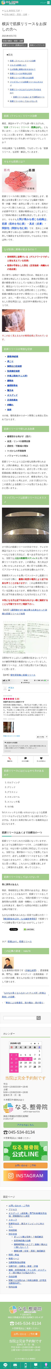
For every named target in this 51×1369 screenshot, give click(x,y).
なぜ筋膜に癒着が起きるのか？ (23, 69)
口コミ (36, 1367)
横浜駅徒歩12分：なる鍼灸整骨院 (20, 919)
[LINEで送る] (29, 929)
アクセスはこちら (25, 1125)
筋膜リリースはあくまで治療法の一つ (28, 97)
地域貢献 (13, 1230)
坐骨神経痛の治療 (22, 1240)
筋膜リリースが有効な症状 (21, 73)
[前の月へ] (30, 1043)
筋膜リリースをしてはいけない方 (23, 101)
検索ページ (14, 1258)
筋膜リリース (25, 941)
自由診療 (13, 1276)
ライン (5, 1367)
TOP (12, 11)
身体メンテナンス (37, 45)
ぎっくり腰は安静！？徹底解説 (28, 1237)
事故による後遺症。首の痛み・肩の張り (24, 1003)
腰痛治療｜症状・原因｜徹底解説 (29, 1251)
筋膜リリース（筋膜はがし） (15, 45)
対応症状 (13, 1234)
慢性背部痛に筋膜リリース (22, 675)
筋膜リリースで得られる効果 (22, 78)
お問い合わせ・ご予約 (25, 1165)
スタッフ (13, 1220)
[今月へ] (34, 1043)
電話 (25, 1367)
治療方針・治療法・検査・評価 (23, 1266)
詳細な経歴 (31, 970)
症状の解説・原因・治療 (13, 41)
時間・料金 (14, 1255)
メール (15, 1367)
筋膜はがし (13, 941)
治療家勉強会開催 (17, 1262)
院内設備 (13, 1287)
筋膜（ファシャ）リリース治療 (23, 61)
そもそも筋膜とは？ (18, 65)
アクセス (13, 1209)
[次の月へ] (39, 1043)
